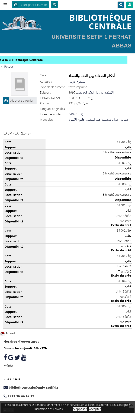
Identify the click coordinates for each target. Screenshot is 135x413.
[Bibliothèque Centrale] (22, 21)
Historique (54, 4)
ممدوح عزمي (77, 82)
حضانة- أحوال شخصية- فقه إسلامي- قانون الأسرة (99, 120)
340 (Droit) (76, 114)
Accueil (10, 333)
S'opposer (80, 409)
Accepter (95, 409)
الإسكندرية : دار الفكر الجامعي (95, 92)
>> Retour (6, 66)
